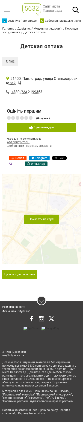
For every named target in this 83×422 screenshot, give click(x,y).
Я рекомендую (43, 127)
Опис (10, 61)
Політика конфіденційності (20, 410)
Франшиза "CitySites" (16, 311)
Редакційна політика (31, 413)
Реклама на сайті (13, 306)
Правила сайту (48, 410)
